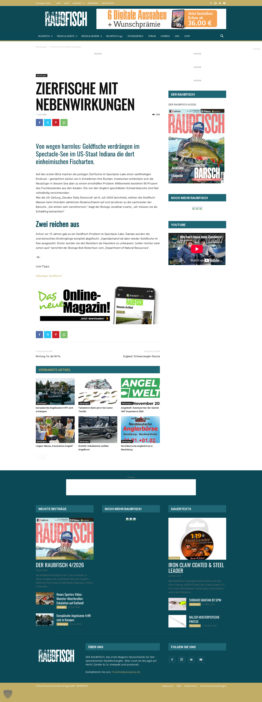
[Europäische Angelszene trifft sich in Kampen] (55, 391)
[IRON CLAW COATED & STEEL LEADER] (197, 539)
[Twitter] (47, 122)
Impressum (167, 685)
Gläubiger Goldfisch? (49, 276)
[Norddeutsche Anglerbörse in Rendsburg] (140, 429)
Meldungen (41, 46)
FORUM (152, 36)
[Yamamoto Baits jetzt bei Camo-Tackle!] (97, 391)
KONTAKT (77, 3)
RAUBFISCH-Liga (114, 36)
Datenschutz (190, 685)
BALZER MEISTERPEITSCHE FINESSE (204, 619)
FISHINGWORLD (135, 36)
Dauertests (174, 558)
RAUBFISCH (44, 36)
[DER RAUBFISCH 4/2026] (196, 146)
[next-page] (44, 456)
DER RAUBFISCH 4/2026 (182, 104)
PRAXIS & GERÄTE (66, 36)
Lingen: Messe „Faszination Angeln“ (54, 446)
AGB (179, 685)
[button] (222, 36)
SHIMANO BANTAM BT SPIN (205, 600)
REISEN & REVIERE (90, 36)
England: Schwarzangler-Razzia (141, 356)
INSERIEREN (93, 3)
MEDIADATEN (108, 3)
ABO (58, 3)
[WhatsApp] (64, 122)
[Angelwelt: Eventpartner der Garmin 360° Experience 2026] (140, 391)
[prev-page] (38, 456)
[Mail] (220, 3)
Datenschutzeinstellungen (213, 685)
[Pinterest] (55, 122)
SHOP (66, 3)
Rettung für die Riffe (48, 356)
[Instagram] (215, 3)
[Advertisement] (101, 64)
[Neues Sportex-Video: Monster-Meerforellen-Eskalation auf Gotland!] (45, 598)
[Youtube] (224, 3)
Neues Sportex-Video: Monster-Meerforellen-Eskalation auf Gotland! (70, 598)
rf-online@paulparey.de (126, 672)
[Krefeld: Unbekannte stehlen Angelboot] (97, 429)
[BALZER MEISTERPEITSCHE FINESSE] (177, 621)
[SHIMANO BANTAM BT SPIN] (177, 604)
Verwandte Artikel (54, 370)
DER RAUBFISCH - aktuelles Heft (51, 558)
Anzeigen (62, 607)
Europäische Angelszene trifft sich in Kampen (73, 617)
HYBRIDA (165, 36)
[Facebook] (211, 3)
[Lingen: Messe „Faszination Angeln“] (55, 429)
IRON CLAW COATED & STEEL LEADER (196, 567)
